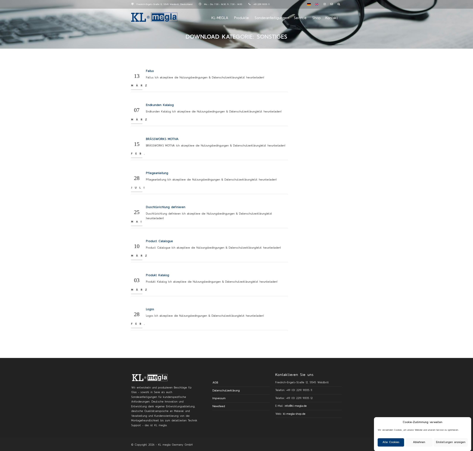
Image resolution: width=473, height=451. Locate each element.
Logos (150, 309)
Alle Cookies (390, 442)
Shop (316, 18)
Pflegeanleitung (157, 173)
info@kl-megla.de (296, 406)
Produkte (241, 18)
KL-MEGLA (219, 18)
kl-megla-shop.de (294, 414)
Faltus (150, 71)
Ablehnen (419, 442)
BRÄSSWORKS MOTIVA (162, 139)
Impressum (219, 398)
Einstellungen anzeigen (450, 442)
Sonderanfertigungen (272, 18)
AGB (215, 383)
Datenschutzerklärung (226, 391)
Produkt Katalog (157, 275)
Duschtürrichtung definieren (165, 207)
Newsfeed (218, 406)
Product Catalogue (159, 241)
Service (300, 18)
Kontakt (331, 18)
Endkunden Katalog (160, 105)
